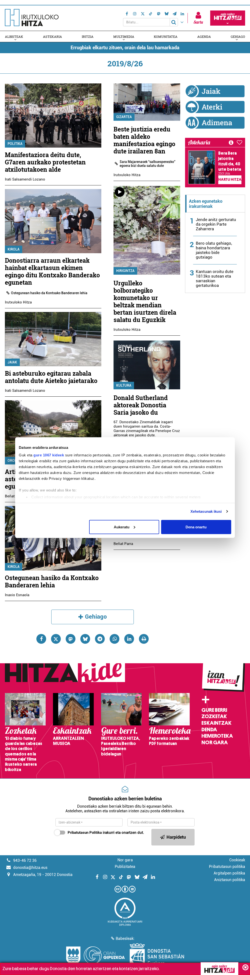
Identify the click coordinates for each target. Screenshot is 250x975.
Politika (15, 144)
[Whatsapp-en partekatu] (114, 639)
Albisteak (14, 36)
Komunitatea (165, 36)
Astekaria (52, 36)
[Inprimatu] (144, 639)
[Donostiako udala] (157, 955)
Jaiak (12, 362)
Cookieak (237, 860)
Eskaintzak (216, 723)
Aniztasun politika (229, 879)
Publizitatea (125, 866)
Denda (209, 729)
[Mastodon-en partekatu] (70, 639)
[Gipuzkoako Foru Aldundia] (95, 955)
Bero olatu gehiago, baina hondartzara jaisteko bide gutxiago (214, 250)
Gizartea (124, 117)
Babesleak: (125, 938)
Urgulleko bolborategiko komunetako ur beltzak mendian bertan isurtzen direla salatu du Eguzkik (145, 301)
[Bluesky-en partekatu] (85, 639)
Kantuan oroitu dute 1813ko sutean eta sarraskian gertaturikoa (214, 278)
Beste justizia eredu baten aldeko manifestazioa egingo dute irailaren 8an (144, 140)
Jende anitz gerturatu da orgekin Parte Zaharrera (216, 224)
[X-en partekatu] (56, 639)
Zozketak (214, 716)
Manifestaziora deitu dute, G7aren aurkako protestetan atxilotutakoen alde (45, 162)
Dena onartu (196, 527)
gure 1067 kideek (48, 455)
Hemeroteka (217, 736)
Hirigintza (125, 271)
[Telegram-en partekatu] (100, 639)
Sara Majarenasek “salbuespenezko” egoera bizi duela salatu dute (148, 164)
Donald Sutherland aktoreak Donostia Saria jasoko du (141, 405)
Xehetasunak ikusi (206, 511)
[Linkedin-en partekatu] (129, 639)
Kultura (123, 385)
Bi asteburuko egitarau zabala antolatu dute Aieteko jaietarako (51, 377)
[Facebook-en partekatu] (41, 639)
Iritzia (88, 36)
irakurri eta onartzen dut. (106, 832)
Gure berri (214, 710)
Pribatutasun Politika (85, 832)
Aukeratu (121, 527)
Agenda (204, 36)
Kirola (14, 249)
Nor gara (214, 742)
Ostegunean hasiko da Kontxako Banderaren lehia (49, 293)
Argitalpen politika (229, 873)
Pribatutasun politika (227, 866)
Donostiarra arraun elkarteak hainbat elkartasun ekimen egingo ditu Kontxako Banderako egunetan (52, 271)
